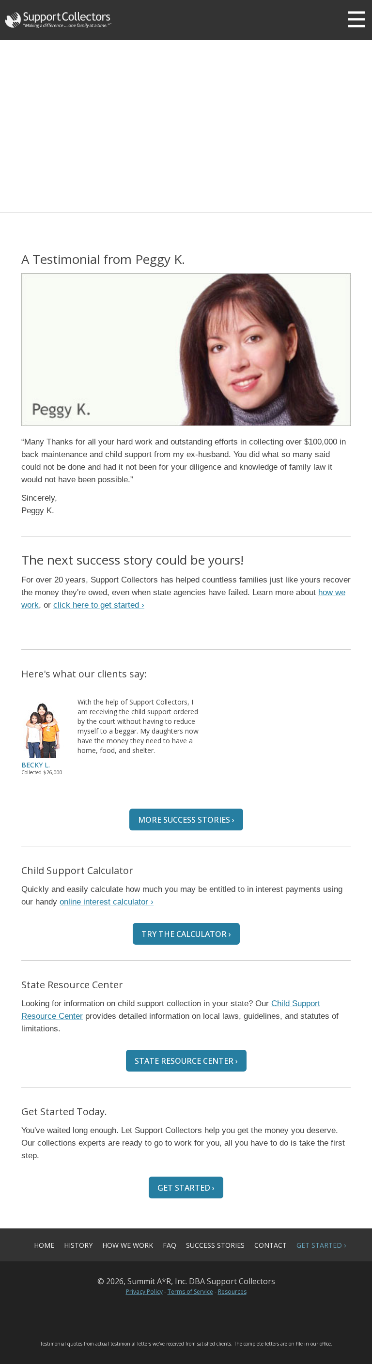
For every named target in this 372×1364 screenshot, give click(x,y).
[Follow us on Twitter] (154, 1314)
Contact (270, 1245)
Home (44, 1245)
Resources (232, 1291)
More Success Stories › (186, 819)
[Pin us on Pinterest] (186, 1314)
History (78, 1245)
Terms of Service (190, 1291)
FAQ (169, 1245)
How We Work (127, 1245)
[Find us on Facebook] (217, 1314)
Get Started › (186, 1187)
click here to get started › (98, 605)
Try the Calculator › (186, 934)
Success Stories (215, 1245)
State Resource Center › (186, 1061)
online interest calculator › (107, 901)
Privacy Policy (144, 1291)
